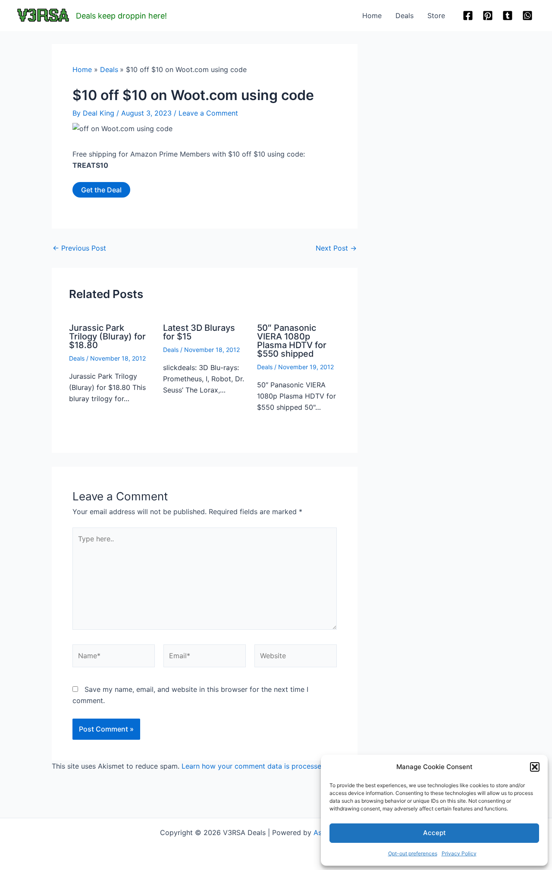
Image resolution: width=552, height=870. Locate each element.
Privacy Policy (459, 853)
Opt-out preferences (412, 853)
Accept (434, 833)
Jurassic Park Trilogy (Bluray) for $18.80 (107, 336)
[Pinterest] (487, 15)
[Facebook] (468, 15)
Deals (404, 15)
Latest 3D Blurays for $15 (199, 332)
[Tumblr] (507, 15)
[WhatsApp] (527, 15)
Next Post (336, 248)
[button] (534, 767)
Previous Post (79, 248)
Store (436, 15)
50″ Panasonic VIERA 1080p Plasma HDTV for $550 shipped (291, 341)
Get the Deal (101, 189)
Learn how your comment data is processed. (254, 766)
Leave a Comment (208, 113)
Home (372, 15)
